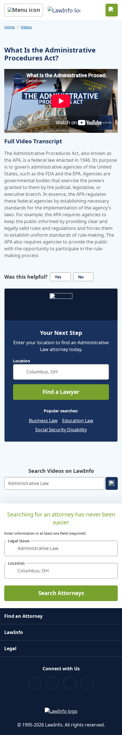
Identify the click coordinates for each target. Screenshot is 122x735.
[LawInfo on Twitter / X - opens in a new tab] (52, 683)
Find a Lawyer (61, 392)
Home (9, 27)
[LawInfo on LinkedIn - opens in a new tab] (87, 683)
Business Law (43, 420)
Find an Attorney (23, 616)
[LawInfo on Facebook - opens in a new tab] (35, 683)
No (81, 277)
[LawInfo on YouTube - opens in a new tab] (69, 683)
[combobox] (61, 372)
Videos (26, 27)
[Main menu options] (23, 10)
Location (21, 361)
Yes (58, 277)
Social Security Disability (61, 430)
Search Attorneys (61, 593)
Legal (10, 648)
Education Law (77, 420)
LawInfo (13, 632)
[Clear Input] (102, 371)
